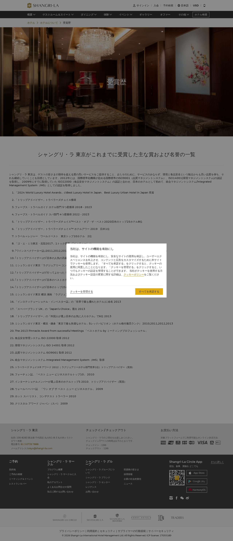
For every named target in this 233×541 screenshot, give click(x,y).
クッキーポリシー (134, 274)
